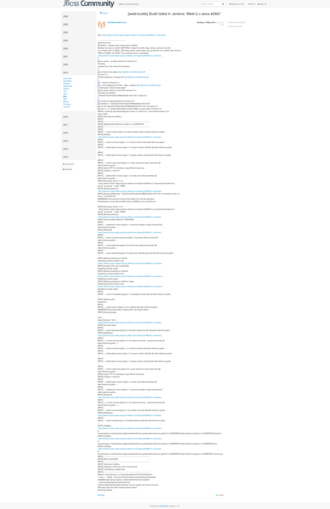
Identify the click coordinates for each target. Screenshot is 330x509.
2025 (65, 24)
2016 (65, 132)
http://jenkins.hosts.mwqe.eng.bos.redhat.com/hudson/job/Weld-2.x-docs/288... (134, 35)
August (66, 88)
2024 (65, 32)
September (67, 86)
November (67, 81)
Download (68, 169)
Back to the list (236, 26)
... (99, 58)
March (65, 101)
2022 (65, 48)
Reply (102, 495)
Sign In (253, 4)
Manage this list (237, 4)
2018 (65, 116)
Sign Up (263, 4)
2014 (65, 148)
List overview (69, 164)
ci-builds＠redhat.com (116, 22)
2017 (65, 124)
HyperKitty (164, 506)
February (67, 104)
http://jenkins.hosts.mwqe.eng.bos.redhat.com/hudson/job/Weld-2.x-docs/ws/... (131, 55)
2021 (65, 56)
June (65, 93)
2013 (65, 156)
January (66, 106)
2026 (65, 16)
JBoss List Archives (129, 4)
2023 (65, 40)
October (66, 83)
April (65, 99)
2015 (65, 140)
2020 (65, 64)
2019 (65, 72)
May (65, 96)
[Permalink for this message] (223, 25)
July (65, 91)
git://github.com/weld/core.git (131, 72)
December (67, 78)
